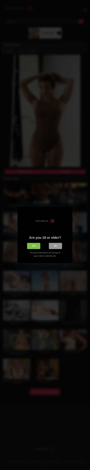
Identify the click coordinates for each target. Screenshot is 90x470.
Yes (34, 246)
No (55, 246)
